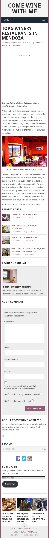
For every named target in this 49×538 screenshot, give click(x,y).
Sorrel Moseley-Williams (11, 43)
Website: (7, 372)
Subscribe (10, 484)
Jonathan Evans (29, 532)
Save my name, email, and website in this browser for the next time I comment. (21, 387)
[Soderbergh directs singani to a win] (39, 504)
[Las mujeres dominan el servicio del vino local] (24, 504)
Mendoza (38, 43)
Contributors (31, 535)
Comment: (9, 321)
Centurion (36, 204)
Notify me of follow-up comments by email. (22, 394)
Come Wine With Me (24, 8)
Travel (4, 46)
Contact (15, 535)
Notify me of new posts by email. (18, 401)
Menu (6, 20)
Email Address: (11, 359)
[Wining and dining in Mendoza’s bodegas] (9, 504)
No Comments (14, 46)
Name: (7, 347)
